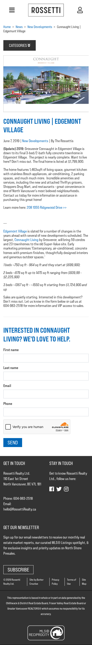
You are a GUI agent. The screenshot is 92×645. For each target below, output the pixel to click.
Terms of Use (71, 581)
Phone (7, 404)
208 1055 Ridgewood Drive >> (47, 207)
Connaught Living (27, 240)
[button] (12, 10)
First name (11, 350)
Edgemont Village (15, 231)
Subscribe (18, 570)
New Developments (35, 141)
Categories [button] (18, 45)
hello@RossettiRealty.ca (19, 509)
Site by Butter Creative (36, 581)
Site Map (84, 581)
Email (7, 386)
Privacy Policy (55, 581)
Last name (10, 368)
